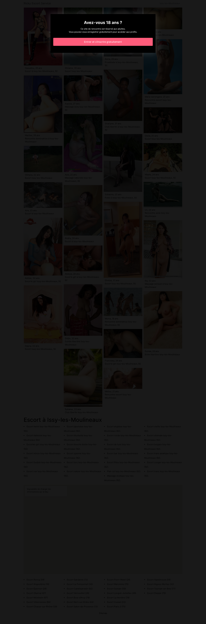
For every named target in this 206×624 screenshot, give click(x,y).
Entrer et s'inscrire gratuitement (103, 41)
